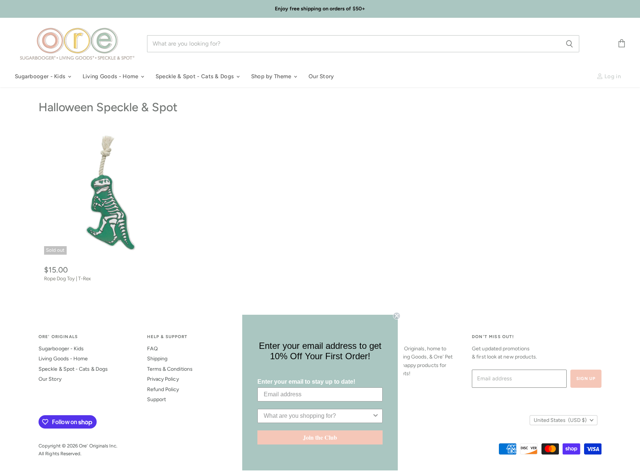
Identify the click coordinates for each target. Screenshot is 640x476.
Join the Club (320, 437)
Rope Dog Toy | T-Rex (67, 278)
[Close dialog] (396, 316)
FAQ (152, 349)
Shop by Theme (272, 76)
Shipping (157, 359)
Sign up (586, 378)
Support (156, 399)
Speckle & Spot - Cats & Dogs (196, 76)
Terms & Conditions (170, 369)
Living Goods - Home (111, 76)
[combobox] (318, 416)
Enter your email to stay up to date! (306, 382)
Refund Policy (163, 389)
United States (560, 420)
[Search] (569, 43)
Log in (612, 76)
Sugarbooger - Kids (41, 76)
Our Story (321, 76)
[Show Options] (375, 416)
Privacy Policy (163, 379)
